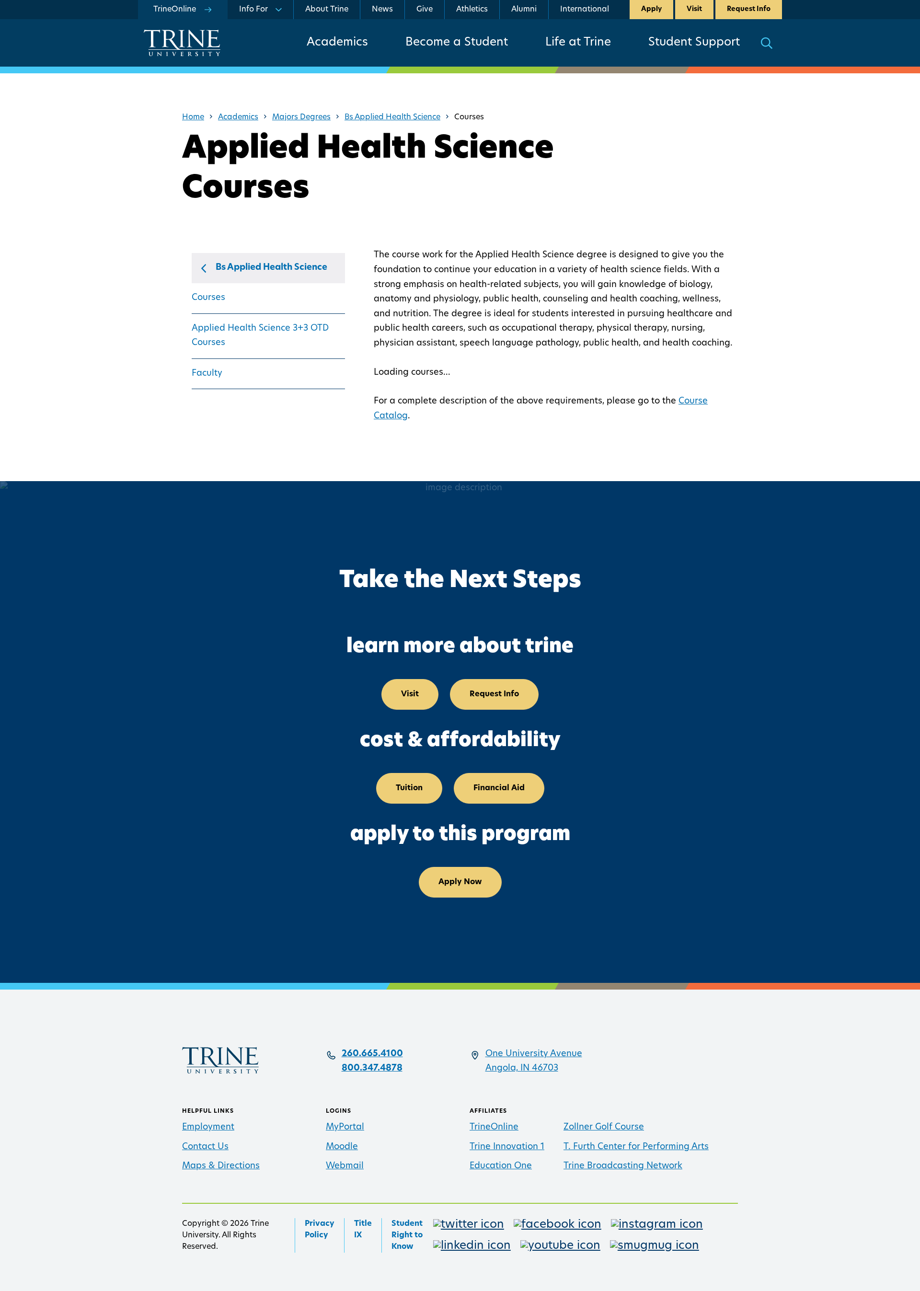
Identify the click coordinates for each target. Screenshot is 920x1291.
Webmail (345, 1166)
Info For (253, 9)
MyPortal (345, 1127)
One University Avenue (533, 1054)
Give (424, 9)
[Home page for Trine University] (182, 43)
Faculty (207, 373)
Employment (208, 1127)
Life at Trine (578, 42)
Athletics (472, 9)
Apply (651, 9)
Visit (694, 9)
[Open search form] (766, 43)
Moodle (342, 1147)
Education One (501, 1166)
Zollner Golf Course (604, 1127)
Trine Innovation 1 (507, 1147)
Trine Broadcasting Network (623, 1166)
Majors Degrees (301, 117)
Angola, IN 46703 (521, 1068)
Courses (208, 298)
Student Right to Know (407, 1235)
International (584, 9)
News (382, 9)
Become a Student (456, 42)
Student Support (694, 42)
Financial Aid (499, 788)
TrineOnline (494, 1127)
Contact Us (205, 1147)
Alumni (524, 9)
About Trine (326, 9)
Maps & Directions (221, 1166)
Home (193, 117)
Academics (337, 42)
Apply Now (460, 882)
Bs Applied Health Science (392, 117)
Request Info (748, 9)
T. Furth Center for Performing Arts (636, 1147)
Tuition (409, 788)
